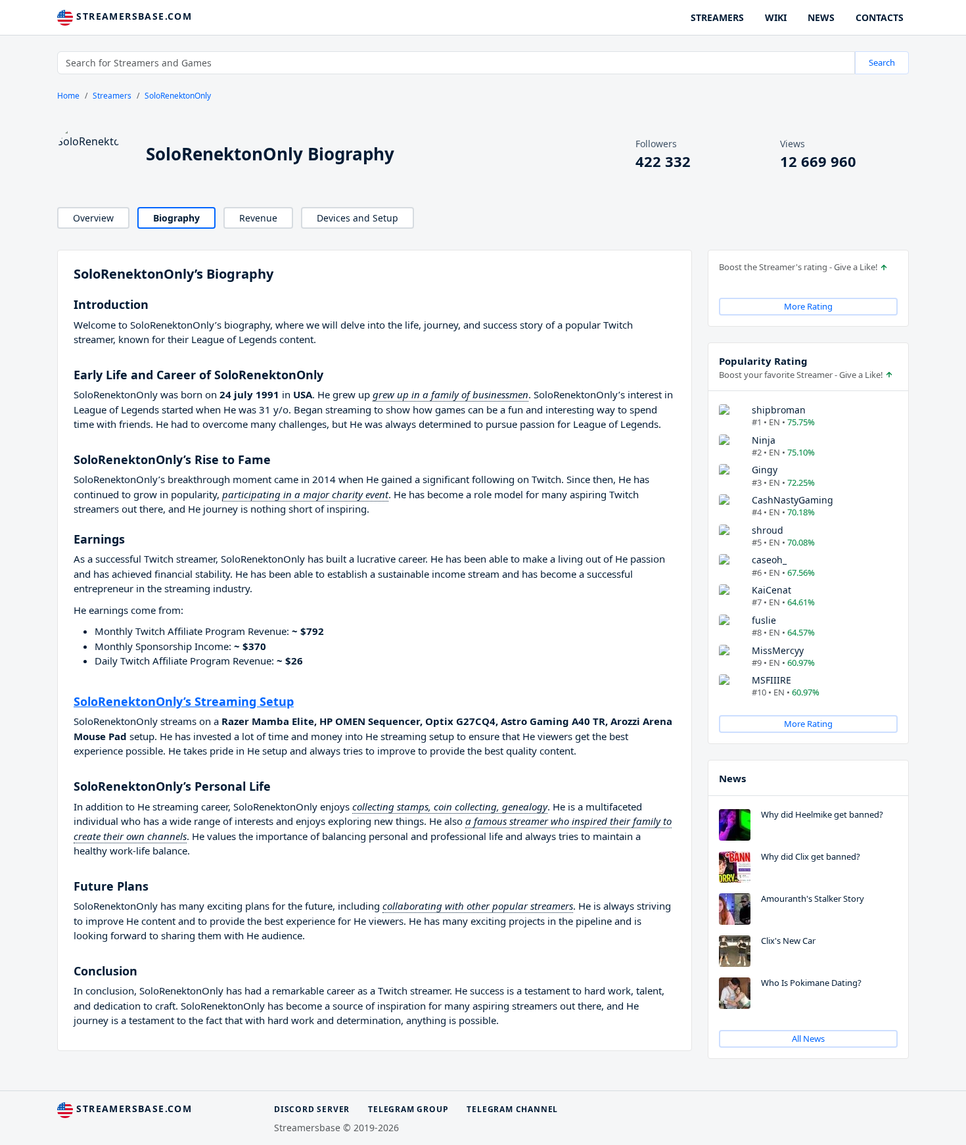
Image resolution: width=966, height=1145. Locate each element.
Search (882, 62)
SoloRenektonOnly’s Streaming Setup (184, 701)
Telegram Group (408, 1109)
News (732, 778)
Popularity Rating (763, 360)
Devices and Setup (357, 218)
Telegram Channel (512, 1109)
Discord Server (312, 1109)
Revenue (258, 218)
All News (808, 1038)
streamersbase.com (132, 16)
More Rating (808, 306)
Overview (93, 218)
